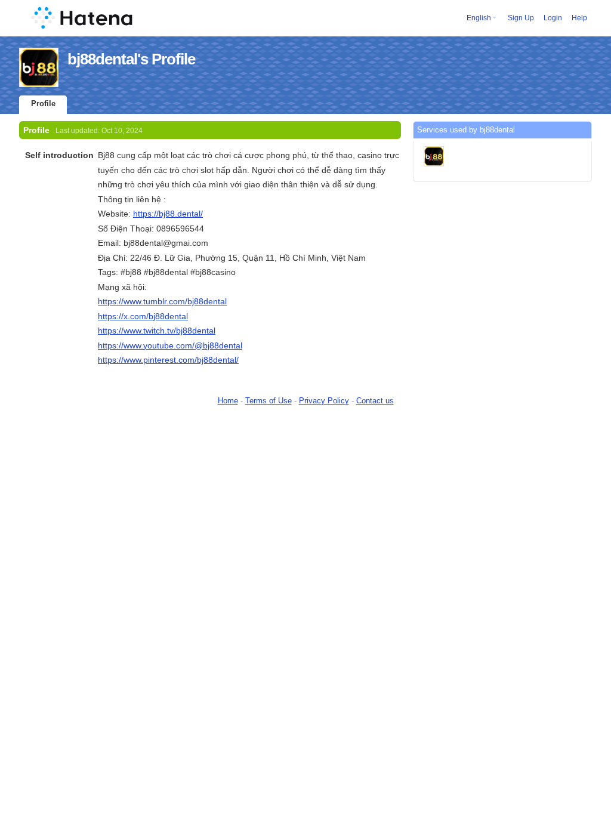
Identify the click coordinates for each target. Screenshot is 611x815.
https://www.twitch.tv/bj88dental (156, 330)
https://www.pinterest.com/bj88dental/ (168, 360)
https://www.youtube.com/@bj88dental (170, 345)
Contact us (375, 400)
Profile (43, 103)
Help (579, 18)
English (479, 18)
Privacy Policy (324, 400)
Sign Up (521, 18)
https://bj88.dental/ (168, 213)
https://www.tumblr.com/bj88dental (162, 301)
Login (553, 18)
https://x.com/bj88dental (143, 316)
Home (228, 400)
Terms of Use (268, 400)
